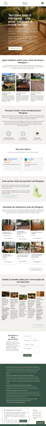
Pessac (19, 190)
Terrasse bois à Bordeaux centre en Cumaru (22, 233)
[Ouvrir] (42, 3)
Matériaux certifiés (37, 415)
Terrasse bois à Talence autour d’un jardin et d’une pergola (37, 256)
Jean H (9, 159)
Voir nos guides (38, 325)
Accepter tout (23, 421)
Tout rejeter (15, 421)
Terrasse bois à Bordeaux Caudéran (7, 232)
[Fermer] (27, 409)
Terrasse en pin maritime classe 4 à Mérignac (7, 256)
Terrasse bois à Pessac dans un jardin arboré (22, 255)
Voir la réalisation (8, 238)
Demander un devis (15, 48)
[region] (15, 416)
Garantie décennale (37, 412)
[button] (23, 375)
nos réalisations (36, 269)
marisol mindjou (31, 159)
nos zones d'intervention (10, 196)
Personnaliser (7, 421)
